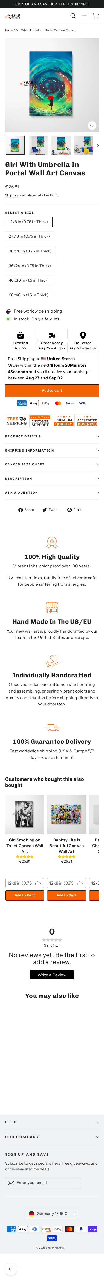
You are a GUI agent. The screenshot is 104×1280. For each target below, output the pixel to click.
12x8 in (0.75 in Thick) (28, 221)
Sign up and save (27, 1154)
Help (11, 1122)
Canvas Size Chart (25, 464)
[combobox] (24, 883)
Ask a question (21, 492)
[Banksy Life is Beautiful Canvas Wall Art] (66, 814)
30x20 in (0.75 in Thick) (30, 251)
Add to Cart (25, 895)
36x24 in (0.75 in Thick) (30, 265)
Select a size (19, 212)
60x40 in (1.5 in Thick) (29, 294)
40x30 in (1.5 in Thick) (29, 280)
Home (9, 30)
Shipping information (29, 450)
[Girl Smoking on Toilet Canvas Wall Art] (24, 814)
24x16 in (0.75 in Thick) (29, 236)
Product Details (23, 436)
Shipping (12, 195)
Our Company (22, 1137)
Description (18, 478)
